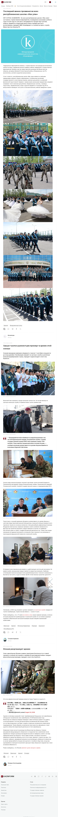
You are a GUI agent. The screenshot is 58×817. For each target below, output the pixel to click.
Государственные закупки (36, 795)
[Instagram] (4, 329)
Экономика (4, 793)
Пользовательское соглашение (38, 784)
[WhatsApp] (8, 329)
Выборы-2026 (9, 6)
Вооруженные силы (16, 325)
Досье (41, 6)
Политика (3, 787)
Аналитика (3, 790)
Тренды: (3, 6)
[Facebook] (16, 329)
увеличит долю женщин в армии (30, 748)
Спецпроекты (35, 6)
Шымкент (42, 626)
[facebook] (42, 776)
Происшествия (5, 784)
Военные (6, 626)
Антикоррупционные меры (36, 793)
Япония (6, 753)
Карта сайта (4, 804)
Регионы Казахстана (24, 626)
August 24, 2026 (30, 712)
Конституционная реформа (24, 6)
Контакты (3, 807)
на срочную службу (39, 610)
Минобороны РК (9, 629)
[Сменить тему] (51, 2)
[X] (20, 329)
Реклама (3, 809)
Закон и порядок (48, 6)
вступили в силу (27, 615)
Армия (6, 325)
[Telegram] (12, 329)
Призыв (34, 626)
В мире (27, 753)
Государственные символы (37, 790)
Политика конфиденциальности (38, 787)
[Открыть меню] (55, 2)
